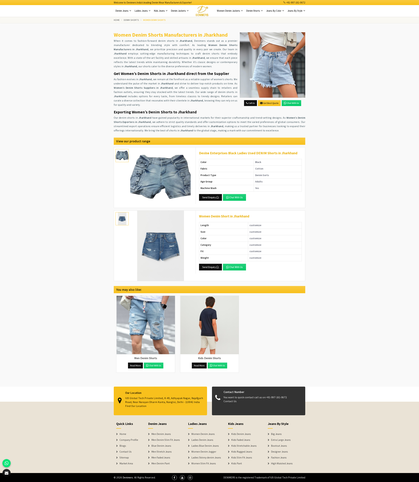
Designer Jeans (279, 451)
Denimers (128, 477)
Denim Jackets (178, 10)
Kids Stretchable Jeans (244, 446)
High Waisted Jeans (282, 463)
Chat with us (293, 103)
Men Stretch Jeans (161, 451)
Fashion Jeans (279, 457)
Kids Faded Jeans (240, 440)
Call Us (251, 103)
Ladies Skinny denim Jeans (206, 457)
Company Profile (128, 440)
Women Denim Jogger (203, 451)
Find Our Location (135, 406)
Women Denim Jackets (229, 10)
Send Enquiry (209, 197)
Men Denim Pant (160, 463)
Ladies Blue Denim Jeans (205, 446)
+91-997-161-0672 (295, 2)
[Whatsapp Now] (6, 463)
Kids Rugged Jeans (241, 451)
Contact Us (230, 401)
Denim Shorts (253, 10)
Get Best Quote (271, 103)
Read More (135, 365)
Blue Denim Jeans (161, 446)
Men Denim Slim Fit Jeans (165, 440)
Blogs (122, 446)
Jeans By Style (295, 10)
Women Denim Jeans (203, 434)
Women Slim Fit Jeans (203, 463)
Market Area (126, 463)
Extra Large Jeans (281, 440)
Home (117, 19)
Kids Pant (236, 463)
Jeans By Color (274, 10)
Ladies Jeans (141, 10)
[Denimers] (202, 11)
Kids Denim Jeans (241, 434)
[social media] (174, 477)
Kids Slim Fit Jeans (241, 457)
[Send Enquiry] (272, 65)
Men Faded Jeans (160, 457)
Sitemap (124, 457)
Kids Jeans (159, 10)
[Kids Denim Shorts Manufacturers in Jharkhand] (209, 325)
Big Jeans (276, 434)
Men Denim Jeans (161, 434)
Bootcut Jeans (279, 446)
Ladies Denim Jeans (202, 440)
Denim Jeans (122, 10)
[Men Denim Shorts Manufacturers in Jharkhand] (145, 325)
